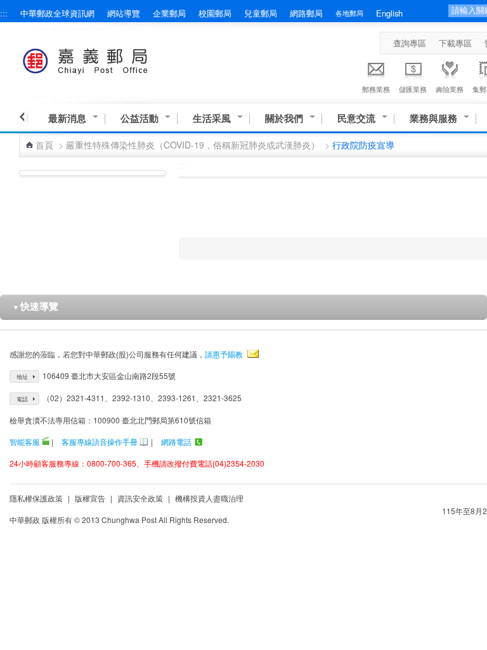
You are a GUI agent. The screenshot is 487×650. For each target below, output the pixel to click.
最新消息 (67, 118)
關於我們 (284, 118)
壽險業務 (450, 89)
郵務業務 (376, 89)
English (389, 13)
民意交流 (356, 118)
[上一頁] (24, 117)
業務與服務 (433, 118)
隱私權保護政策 (36, 498)
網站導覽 (123, 13)
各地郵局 (349, 13)
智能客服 (25, 441)
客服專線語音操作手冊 (100, 441)
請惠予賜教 (224, 353)
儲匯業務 (413, 89)
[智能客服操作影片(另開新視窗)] (45, 441)
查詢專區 (409, 43)
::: (4, 13)
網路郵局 (306, 13)
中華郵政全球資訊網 (57, 13)
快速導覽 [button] (35, 306)
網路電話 (176, 441)
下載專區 (455, 43)
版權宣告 (90, 498)
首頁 (44, 144)
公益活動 (139, 118)
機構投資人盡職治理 (209, 498)
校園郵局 (214, 13)
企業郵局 (169, 13)
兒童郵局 (260, 13)
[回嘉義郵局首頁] (108, 59)
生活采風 (212, 118)
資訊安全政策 (140, 498)
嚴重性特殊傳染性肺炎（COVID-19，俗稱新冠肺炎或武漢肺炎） (193, 144)
